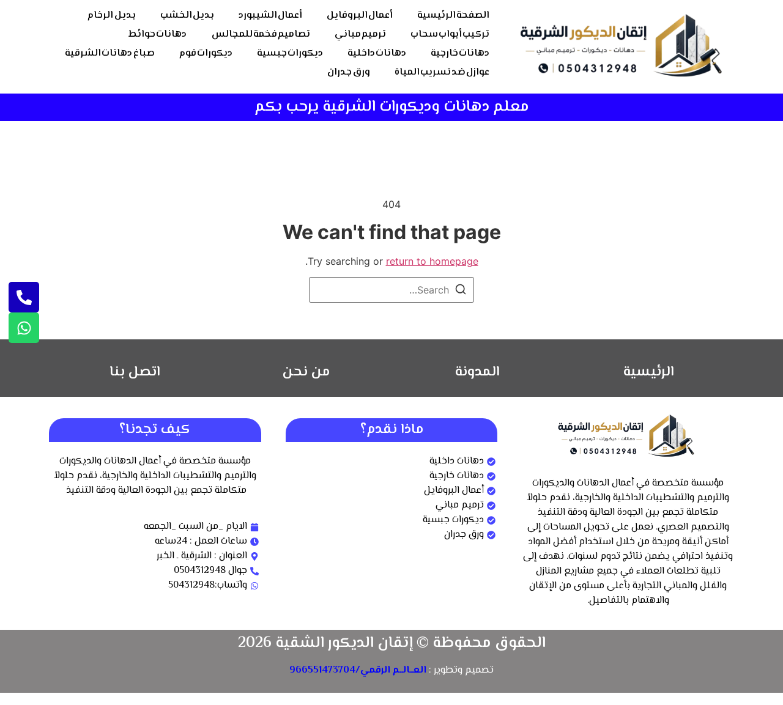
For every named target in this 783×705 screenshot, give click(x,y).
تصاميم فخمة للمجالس (261, 34)
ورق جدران (348, 72)
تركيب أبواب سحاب (449, 34)
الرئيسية (648, 372)
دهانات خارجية (460, 53)
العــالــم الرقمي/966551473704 (357, 670)
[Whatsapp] (24, 327)
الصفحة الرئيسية (453, 15)
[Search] (461, 291)
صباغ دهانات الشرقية (109, 53)
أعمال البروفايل (360, 15)
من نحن (306, 372)
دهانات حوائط (157, 34)
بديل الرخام (111, 15)
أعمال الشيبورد (270, 15)
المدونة (477, 372)
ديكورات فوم (205, 53)
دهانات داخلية (376, 53)
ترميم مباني (360, 34)
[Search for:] (391, 290)
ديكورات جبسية (290, 53)
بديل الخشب (187, 15)
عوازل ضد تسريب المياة (442, 72)
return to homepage (432, 261)
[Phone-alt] (24, 297)
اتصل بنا (134, 372)
